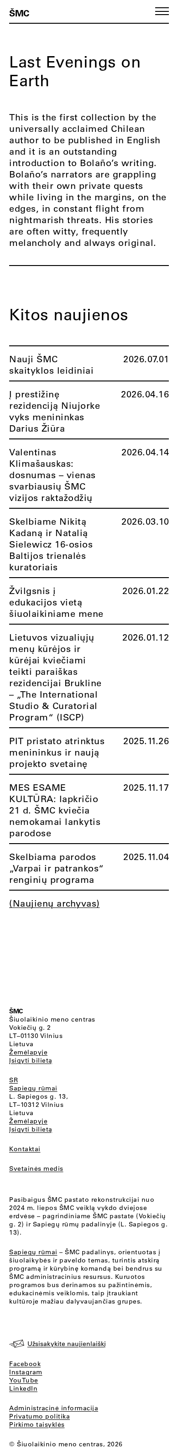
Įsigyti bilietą (30, 1060)
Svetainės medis (36, 1168)
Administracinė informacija (53, 1408)
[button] (162, 11)
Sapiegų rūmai (33, 1088)
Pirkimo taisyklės (37, 1424)
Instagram (25, 1372)
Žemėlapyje (28, 1052)
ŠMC (19, 13)
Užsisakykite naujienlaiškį (66, 1344)
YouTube (23, 1380)
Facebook (25, 1364)
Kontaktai (25, 1149)
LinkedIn (23, 1388)
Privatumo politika (39, 1416)
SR (13, 1080)
